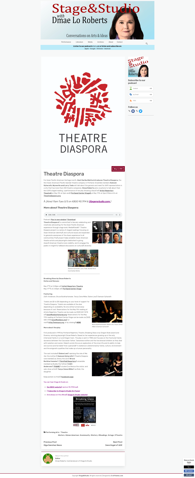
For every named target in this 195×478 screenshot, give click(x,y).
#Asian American (72, 435)
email (190, 475)
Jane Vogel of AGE (113, 445)
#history (94, 435)
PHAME (57, 366)
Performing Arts (52, 432)
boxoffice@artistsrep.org (57, 315)
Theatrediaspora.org (52, 196)
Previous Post (50, 442)
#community (85, 435)
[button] (67, 42)
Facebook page (67, 377)
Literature (79, 42)
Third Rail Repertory (68, 361)
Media (90, 42)
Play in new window (58, 220)
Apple (87, 49)
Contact (119, 42)
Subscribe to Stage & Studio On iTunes (64, 391)
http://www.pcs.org (56, 322)
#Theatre (118, 435)
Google (92, 49)
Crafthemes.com (117, 476)
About (111, 42)
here (95, 46)
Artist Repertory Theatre (72, 286)
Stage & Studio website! (78, 395)
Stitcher (100, 49)
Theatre (64, 432)
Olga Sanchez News (53, 445)
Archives (100, 42)
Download (71, 220)
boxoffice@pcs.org (59, 320)
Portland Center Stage (80, 193)
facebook (190, 471)
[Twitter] (140, 111)
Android (107, 49)
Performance (66, 42)
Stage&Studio (84, 476)
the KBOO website (54, 387)
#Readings (102, 435)
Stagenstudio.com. (99, 201)
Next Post (117, 442)
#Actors (61, 435)
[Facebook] (133, 111)
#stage (111, 435)
